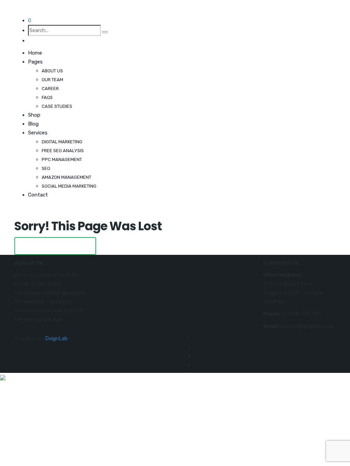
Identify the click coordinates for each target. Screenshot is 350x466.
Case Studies (57, 106)
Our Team (52, 79)
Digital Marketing (62, 141)
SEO (46, 168)
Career (50, 88)
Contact (38, 195)
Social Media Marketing (69, 186)
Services (38, 133)
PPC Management (62, 159)
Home (35, 53)
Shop (34, 115)
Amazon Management (66, 177)
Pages (35, 62)
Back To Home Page (55, 245)
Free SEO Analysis (63, 150)
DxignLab (56, 338)
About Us (52, 70)
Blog (33, 124)
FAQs (47, 97)
